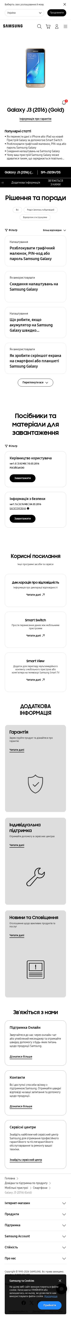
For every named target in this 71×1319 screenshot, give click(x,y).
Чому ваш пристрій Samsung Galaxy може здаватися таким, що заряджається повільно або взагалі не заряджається (34, 157)
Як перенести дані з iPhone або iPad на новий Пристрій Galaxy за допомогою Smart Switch (35, 138)
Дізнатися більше (21, 1056)
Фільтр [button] (13, 230)
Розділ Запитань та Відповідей (40, 210)
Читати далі (33, 594)
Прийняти (49, 1305)
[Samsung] (12, 26)
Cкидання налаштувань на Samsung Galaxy (33, 151)
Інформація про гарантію (35, 119)
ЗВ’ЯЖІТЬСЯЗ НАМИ (55, 182)
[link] (64, 102)
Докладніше (50, 1296)
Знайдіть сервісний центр (26, 1160)
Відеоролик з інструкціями (35, 217)
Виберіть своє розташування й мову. (24, 4)
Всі (17, 210)
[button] (35, 251)
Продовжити (57, 12)
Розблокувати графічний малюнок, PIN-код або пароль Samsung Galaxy (36, 145)
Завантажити (22, 478)
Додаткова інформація (25, 182)
